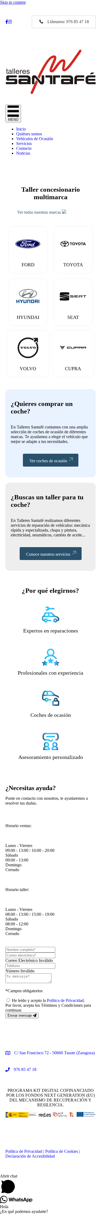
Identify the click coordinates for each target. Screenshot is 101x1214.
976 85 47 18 (25, 1069)
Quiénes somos (29, 134)
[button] (64, 22)
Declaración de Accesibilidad (30, 1156)
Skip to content (13, 2)
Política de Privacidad (65, 1000)
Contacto (24, 148)
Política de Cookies (61, 1151)
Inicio (21, 129)
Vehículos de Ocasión (34, 138)
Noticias (23, 153)
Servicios (24, 143)
